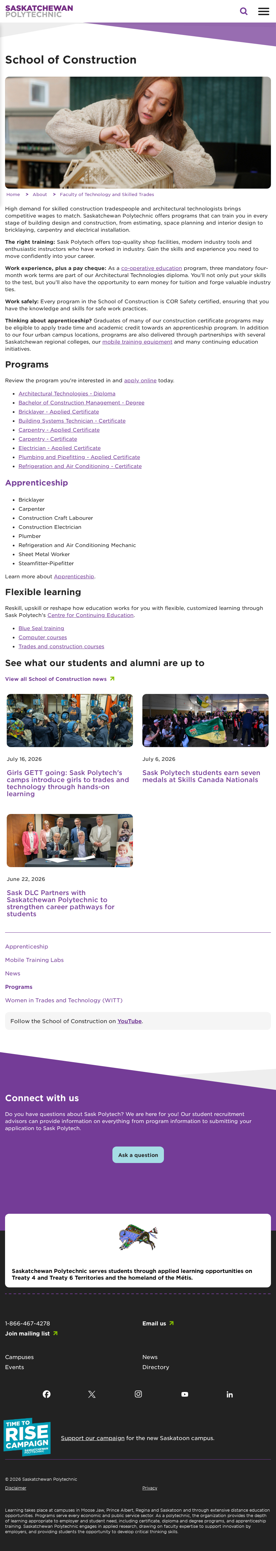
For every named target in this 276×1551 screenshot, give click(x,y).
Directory (155, 1366)
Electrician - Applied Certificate (60, 447)
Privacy (149, 1487)
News (12, 973)
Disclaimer (15, 1487)
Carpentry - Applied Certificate (59, 429)
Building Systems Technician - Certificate (72, 420)
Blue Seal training (41, 628)
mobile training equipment (137, 341)
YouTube (129, 1020)
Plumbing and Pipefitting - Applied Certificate (79, 457)
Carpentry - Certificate (48, 438)
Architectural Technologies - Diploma (67, 393)
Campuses (19, 1356)
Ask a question (138, 1155)
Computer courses (43, 637)
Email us (154, 1323)
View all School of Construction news (56, 678)
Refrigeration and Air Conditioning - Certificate (80, 466)
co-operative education (151, 268)
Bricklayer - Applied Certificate (59, 411)
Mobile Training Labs (34, 959)
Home (13, 194)
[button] (244, 13)
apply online (140, 380)
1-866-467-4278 (27, 1323)
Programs (18, 986)
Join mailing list (27, 1333)
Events (14, 1366)
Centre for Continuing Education (90, 615)
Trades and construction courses (61, 646)
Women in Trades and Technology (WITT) (64, 1000)
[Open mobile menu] (262, 11)
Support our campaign (93, 1437)
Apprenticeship (74, 576)
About (40, 194)
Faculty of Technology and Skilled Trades (107, 194)
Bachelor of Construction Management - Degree (81, 402)
